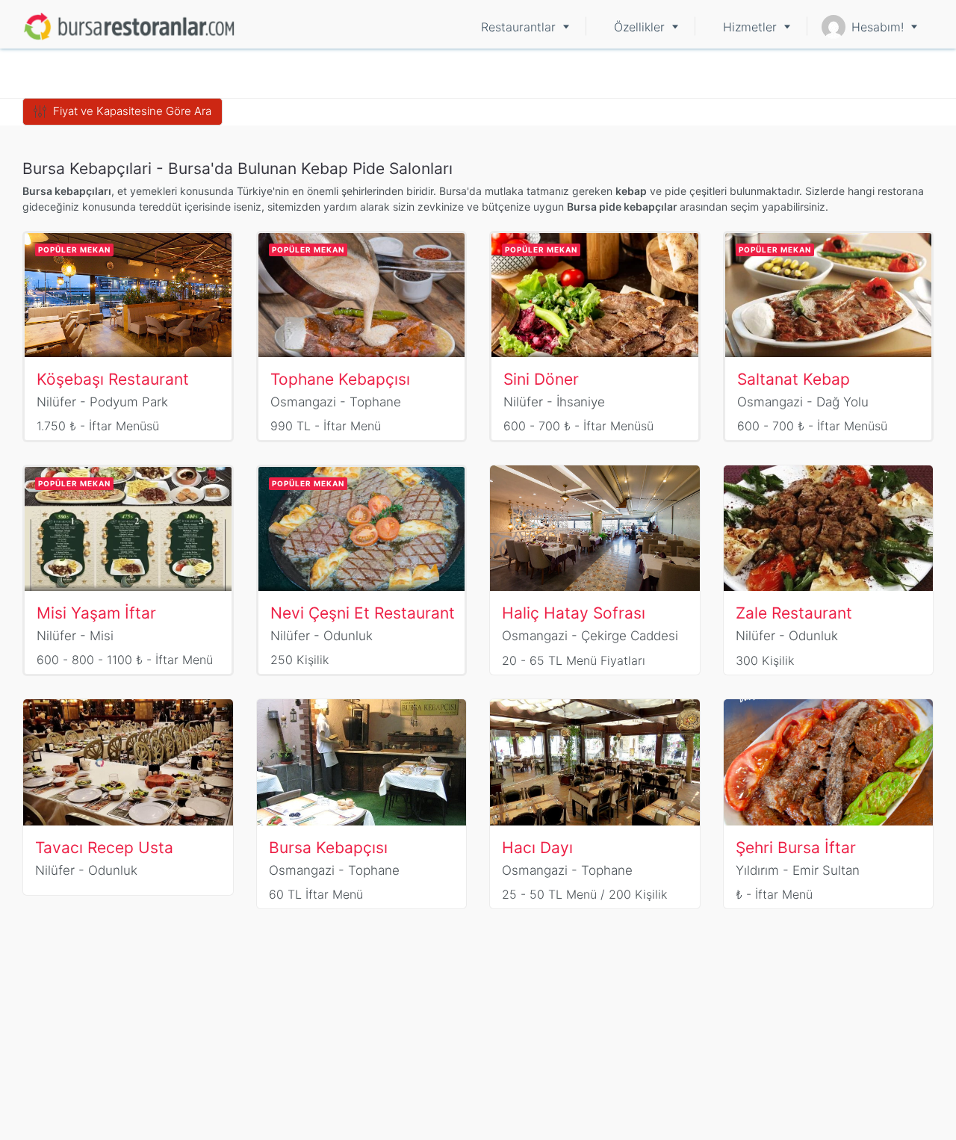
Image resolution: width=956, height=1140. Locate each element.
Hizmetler (750, 26)
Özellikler (639, 26)
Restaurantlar (518, 26)
